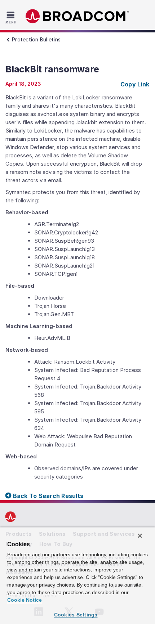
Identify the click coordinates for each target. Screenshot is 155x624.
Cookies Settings (76, 615)
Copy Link (134, 84)
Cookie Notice (24, 600)
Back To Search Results (47, 495)
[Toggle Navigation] (11, 17)
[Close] (140, 536)
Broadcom (77, 16)
